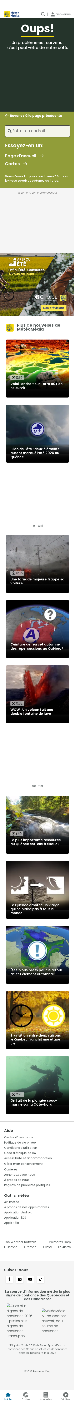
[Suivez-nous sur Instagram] (20, 1280)
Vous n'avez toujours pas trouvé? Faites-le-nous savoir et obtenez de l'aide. (36, 178)
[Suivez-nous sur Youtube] (30, 1280)
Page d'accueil (20, 156)
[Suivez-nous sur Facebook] (9, 1280)
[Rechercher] (43, 14)
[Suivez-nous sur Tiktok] (40, 1280)
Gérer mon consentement (23, 1164)
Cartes (12, 164)
